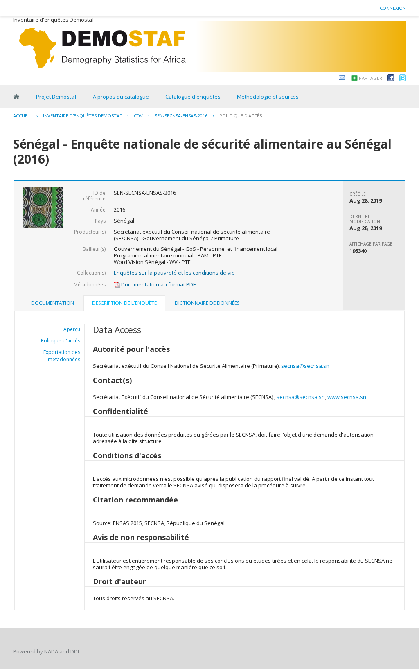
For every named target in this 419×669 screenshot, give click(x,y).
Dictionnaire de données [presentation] (207, 303)
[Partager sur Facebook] (390, 79)
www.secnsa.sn (346, 397)
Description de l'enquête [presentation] (124, 303)
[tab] (53, 303)
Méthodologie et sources (268, 96)
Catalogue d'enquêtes (193, 96)
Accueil (22, 116)
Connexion (393, 8)
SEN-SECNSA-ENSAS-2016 (181, 116)
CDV (138, 116)
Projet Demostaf (56, 96)
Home (16, 96)
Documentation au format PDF (158, 284)
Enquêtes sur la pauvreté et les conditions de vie (174, 272)
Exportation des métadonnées (61, 356)
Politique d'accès (240, 116)
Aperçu (71, 329)
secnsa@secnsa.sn (305, 365)
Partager (370, 78)
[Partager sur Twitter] (402, 79)
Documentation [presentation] (52, 303)
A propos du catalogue (121, 96)
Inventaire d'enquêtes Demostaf (82, 116)
